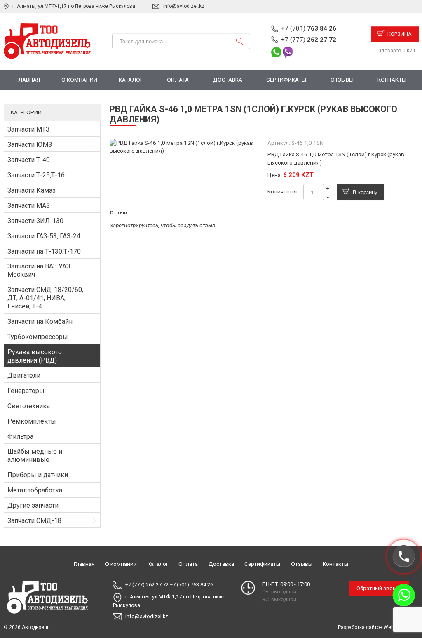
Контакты (391, 79)
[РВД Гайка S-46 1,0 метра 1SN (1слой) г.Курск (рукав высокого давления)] (185, 146)
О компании (79, 79)
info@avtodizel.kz (183, 6)
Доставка (227, 79)
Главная (28, 79)
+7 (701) (308, 28)
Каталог (131, 79)
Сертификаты (286, 79)
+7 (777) (308, 39)
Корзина (399, 34)
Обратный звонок (379, 588)
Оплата (178, 79)
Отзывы (342, 79)
